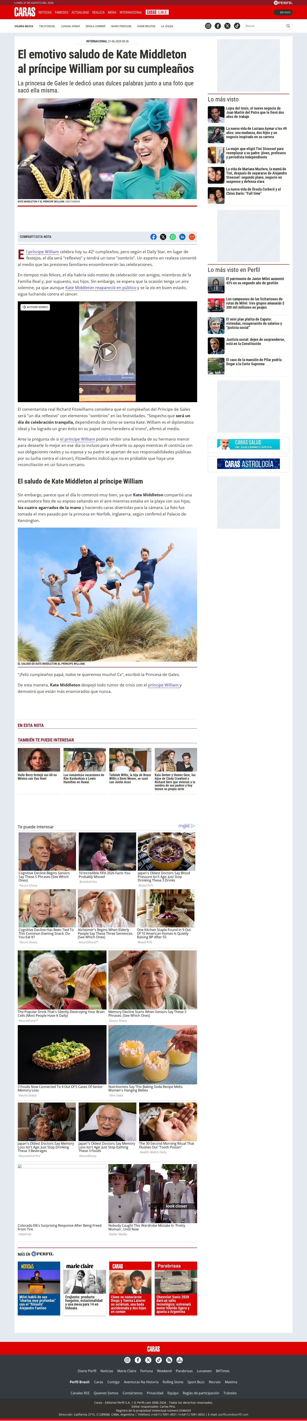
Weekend (164, 1371)
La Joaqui (167, 26)
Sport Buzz (196, 1382)
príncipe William (164, 685)
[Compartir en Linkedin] (182, 237)
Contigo (113, 1382)
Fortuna (146, 1371)
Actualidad (80, 12)
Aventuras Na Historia (141, 1382)
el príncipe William (77, 439)
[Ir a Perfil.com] (283, 3)
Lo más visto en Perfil (234, 269)
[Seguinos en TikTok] (237, 26)
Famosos (61, 12)
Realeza (98, 12)
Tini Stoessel (47, 26)
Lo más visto (223, 99)
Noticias (45, 12)
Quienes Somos (106, 1393)
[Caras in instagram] (208, 26)
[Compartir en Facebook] (153, 237)
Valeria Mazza (23, 26)
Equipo (173, 1393)
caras (130, 1267)
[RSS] (169, 1360)
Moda (112, 12)
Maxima (231, 1382)
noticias (39, 1267)
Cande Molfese (146, 26)
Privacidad (155, 1393)
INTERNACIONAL (96, 41)
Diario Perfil (87, 1371)
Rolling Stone (173, 1382)
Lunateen (204, 1371)
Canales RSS (80, 1393)
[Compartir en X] (163, 237)
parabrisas (176, 1267)
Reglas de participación (201, 1393)
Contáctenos (133, 1393)
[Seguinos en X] (227, 26)
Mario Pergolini (121, 26)
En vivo (285, 12)
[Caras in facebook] (218, 26)
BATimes (223, 1371)
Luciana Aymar (70, 26)
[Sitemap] (179, 1360)
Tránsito (230, 1393)
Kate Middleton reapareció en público (100, 287)
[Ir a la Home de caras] (24, 15)
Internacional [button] (131, 12)
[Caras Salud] (248, 448)
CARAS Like (157, 12)
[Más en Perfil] (42, 1254)
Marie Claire (126, 1371)
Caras (98, 1382)
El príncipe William (42, 252)
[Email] (192, 237)
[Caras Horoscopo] (248, 467)
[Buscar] (288, 26)
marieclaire (84, 1267)
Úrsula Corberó (95, 26)
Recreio (215, 1382)
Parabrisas (184, 1371)
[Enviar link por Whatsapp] (173, 237)
